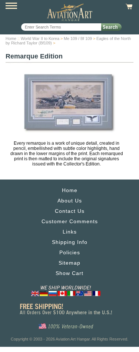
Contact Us (70, 211)
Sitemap (69, 263)
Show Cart (69, 273)
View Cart (128, 7)
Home (11, 38)
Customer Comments (70, 221)
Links (70, 232)
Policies (69, 252)
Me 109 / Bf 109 (78, 38)
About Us (69, 201)
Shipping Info (69, 242)
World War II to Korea (40, 38)
